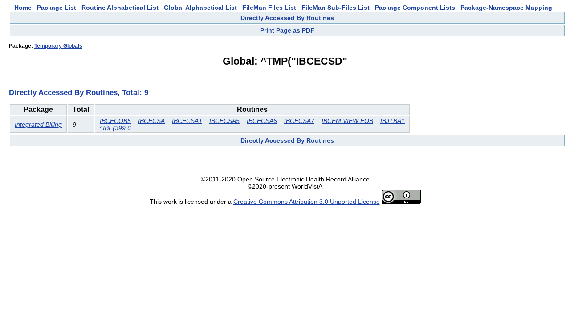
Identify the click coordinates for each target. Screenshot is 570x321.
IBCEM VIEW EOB (347, 120)
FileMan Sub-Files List (335, 7)
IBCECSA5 (224, 120)
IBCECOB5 (115, 120)
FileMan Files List (269, 7)
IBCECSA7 (299, 120)
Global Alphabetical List (200, 7)
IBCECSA (151, 120)
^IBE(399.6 (115, 128)
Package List (56, 7)
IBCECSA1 (187, 120)
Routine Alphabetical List (120, 7)
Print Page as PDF (287, 30)
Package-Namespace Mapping (506, 7)
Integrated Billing (38, 124)
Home (23, 7)
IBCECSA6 (262, 120)
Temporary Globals (58, 46)
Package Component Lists (415, 7)
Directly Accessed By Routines (287, 17)
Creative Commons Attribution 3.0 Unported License (306, 201)
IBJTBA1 (392, 120)
